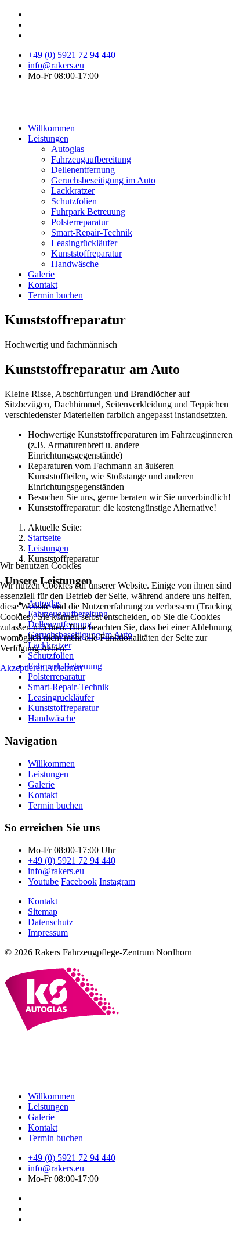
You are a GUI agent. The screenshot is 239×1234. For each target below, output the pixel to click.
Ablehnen (64, 668)
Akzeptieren (22, 668)
